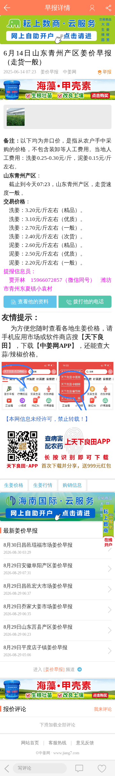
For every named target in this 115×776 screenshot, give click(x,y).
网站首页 (30, 742)
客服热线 (57, 742)
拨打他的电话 (88, 301)
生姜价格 (13, 485)
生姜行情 (42, 485)
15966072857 (46, 280)
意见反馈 (85, 742)
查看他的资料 (33, 301)
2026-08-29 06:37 (17, 593)
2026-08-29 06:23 (17, 634)
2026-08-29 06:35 (17, 614)
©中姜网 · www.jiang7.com (57, 753)
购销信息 (72, 485)
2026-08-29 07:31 (17, 573)
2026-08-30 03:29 (17, 552)
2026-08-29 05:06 (17, 655)
